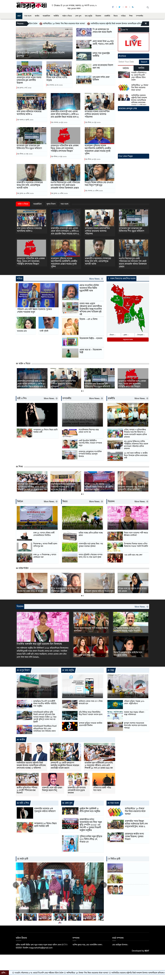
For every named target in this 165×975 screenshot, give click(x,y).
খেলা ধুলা (78, 16)
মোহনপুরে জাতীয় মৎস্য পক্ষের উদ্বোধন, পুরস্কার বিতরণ (134, 836)
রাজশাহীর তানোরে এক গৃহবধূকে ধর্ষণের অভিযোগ (34, 422)
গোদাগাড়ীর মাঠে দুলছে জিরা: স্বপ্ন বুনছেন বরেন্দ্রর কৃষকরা (91, 545)
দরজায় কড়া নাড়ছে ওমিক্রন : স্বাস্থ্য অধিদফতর (134, 713)
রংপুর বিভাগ (24, 670)
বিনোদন (98, 16)
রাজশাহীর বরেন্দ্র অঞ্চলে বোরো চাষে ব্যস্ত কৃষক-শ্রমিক (80, 525)
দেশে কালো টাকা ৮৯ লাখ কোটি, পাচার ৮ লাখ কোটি (103, 42)
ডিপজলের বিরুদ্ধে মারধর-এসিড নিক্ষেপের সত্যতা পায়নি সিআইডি (136, 545)
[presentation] (16, 885)
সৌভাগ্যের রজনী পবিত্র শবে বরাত (102, 789)
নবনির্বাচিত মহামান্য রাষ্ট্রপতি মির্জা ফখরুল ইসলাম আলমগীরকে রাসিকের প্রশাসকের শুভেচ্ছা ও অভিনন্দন (72, 23)
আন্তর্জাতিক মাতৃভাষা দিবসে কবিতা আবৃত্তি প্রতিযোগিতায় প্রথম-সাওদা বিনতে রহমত (65, 487)
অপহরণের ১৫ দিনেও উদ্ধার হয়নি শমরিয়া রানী (45, 431)
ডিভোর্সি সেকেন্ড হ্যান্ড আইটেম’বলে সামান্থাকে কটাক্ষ (128, 654)
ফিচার (116, 16)
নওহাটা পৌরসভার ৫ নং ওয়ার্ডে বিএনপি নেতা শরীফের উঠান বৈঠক (138, 76)
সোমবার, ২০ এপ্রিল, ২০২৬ (95, 191)
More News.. (95, 279)
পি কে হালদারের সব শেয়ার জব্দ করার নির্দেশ (102, 30)
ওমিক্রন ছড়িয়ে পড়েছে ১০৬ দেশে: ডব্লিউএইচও (134, 702)
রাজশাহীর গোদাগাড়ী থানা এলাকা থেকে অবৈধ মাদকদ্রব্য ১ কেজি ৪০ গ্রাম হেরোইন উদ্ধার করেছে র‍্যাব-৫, (65, 114)
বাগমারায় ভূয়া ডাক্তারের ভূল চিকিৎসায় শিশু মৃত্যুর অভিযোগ (29, 147)
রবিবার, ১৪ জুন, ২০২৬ (93, 159)
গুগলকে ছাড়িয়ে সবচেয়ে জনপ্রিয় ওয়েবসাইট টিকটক (90, 724)
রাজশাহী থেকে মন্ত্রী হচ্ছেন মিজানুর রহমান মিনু (52, 789)
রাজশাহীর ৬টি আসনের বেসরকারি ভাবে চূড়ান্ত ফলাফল (77, 790)
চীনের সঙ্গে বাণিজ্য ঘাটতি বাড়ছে (56, 79)
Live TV (125, 29)
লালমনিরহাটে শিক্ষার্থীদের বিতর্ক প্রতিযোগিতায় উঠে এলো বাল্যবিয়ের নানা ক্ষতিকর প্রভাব (44, 728)
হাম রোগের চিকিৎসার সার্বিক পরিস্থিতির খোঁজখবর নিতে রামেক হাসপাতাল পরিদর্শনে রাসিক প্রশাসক (136, 445)
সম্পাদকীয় (139, 16)
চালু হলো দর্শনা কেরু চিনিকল (101, 78)
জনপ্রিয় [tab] (141, 68)
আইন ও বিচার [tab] (23, 204)
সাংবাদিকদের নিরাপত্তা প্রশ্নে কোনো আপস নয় (89, 431)
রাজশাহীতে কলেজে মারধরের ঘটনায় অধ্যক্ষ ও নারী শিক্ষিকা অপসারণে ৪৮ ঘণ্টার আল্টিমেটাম (133, 487)
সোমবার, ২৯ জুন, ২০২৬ (60, 122)
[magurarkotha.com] (31, 5)
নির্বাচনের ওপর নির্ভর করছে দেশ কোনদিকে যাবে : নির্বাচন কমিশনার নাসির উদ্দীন (35, 525)
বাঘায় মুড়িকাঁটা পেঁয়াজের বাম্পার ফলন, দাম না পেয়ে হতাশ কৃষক (90, 555)
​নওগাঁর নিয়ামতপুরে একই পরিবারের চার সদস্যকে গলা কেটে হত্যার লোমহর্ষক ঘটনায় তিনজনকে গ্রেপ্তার (65, 185)
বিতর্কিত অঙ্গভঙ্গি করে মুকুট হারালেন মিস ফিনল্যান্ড (125, 525)
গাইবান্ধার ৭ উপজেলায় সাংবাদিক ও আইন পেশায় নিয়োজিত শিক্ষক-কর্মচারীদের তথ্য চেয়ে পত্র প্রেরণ (37, 692)
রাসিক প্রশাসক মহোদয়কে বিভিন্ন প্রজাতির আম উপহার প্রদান (128, 422)
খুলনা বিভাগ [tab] (51, 204)
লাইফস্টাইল (23, 568)
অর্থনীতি (56, 16)
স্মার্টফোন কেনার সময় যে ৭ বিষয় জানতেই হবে (91, 702)
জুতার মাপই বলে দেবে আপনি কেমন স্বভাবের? (32, 590)
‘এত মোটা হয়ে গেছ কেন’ (133, 555)
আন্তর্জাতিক (46, 16)
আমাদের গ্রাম (22, 331)
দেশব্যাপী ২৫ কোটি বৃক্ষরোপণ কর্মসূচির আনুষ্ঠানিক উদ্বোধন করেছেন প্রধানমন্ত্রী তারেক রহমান (65, 765)
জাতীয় (37, 16)
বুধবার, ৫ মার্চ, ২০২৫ (25, 88)
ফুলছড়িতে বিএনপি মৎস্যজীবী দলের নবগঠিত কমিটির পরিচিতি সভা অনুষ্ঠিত (44, 703)
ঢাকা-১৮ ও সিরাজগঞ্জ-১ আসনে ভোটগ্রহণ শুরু (44, 555)
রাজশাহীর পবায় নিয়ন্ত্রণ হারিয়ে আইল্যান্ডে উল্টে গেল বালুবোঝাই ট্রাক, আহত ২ (136, 824)
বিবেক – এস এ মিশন (88, 319)
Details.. (36, 657)
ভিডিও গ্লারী (115, 858)
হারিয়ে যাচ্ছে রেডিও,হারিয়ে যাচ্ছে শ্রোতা (91, 534)
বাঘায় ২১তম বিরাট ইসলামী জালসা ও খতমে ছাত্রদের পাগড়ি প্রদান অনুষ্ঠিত (132, 588)
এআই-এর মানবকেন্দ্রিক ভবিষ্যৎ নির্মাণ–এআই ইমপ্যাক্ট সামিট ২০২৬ (43, 54)
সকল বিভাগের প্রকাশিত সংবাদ (122, 278)
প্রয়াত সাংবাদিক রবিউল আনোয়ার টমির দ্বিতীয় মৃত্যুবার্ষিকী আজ (89, 288)
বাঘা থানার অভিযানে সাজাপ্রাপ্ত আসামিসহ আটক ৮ (29, 113)
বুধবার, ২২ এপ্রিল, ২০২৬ (60, 193)
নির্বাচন (20, 501)
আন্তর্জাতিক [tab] (37, 204)
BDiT (147, 951)
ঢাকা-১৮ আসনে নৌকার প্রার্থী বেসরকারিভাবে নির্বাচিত (43, 534)
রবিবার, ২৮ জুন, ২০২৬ (93, 122)
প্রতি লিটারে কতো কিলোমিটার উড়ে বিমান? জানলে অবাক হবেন (90, 713)
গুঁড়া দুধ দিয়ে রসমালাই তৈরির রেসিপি (97, 590)
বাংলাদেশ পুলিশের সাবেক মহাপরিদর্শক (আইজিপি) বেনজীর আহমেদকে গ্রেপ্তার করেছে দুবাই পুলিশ (98, 149)
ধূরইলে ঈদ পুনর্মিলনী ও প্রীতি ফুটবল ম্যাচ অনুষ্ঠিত (90, 810)
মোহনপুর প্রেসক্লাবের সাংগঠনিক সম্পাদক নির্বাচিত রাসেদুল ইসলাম (90, 454)
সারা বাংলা (27, 16)
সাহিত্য (123, 16)
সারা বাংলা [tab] (64, 204)
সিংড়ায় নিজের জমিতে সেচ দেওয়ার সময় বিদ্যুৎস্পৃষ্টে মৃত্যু (99, 184)
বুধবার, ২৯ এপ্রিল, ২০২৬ (26, 193)
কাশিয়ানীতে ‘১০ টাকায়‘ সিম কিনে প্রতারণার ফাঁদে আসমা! (139, 87)
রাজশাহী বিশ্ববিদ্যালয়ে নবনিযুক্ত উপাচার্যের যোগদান (30, 488)
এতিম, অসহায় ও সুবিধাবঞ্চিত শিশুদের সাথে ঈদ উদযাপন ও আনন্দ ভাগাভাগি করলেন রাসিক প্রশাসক (135, 433)
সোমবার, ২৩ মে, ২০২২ (56, 85)
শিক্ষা (131, 16)
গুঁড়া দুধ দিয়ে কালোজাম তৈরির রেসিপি (63, 590)
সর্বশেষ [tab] (126, 68)
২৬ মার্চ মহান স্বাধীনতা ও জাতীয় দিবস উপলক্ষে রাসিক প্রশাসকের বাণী (136, 455)
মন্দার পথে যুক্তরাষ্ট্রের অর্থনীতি (101, 54)
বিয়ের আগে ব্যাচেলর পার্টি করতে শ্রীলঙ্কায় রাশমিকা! (136, 534)
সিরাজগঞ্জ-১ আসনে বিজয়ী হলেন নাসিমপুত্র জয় (45, 545)
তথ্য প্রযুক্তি (88, 16)
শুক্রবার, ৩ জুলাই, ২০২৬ (26, 120)
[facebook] (113, 7)
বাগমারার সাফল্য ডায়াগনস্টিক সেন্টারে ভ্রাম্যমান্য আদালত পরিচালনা (97, 114)
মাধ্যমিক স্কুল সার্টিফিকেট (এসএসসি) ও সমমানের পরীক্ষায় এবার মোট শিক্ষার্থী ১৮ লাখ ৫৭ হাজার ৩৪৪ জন (99, 765)
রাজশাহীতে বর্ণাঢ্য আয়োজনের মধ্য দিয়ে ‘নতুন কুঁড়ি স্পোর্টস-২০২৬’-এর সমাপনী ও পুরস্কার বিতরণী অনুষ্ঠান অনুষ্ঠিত (91, 825)
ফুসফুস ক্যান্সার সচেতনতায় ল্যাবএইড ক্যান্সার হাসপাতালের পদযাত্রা (135, 725)
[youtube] (126, 7)
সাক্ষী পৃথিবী (44, 331)
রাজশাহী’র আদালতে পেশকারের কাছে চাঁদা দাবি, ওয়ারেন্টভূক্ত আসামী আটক (30, 185)
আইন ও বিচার (67, 16)
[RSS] (133, 7)
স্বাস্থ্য (112, 670)
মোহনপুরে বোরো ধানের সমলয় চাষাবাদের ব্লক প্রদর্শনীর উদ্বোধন (29, 80)
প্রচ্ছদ (19, 16)
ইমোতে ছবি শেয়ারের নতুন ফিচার (76, 695)
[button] (65, 29)
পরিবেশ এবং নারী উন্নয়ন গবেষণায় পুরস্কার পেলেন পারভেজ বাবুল (34, 310)
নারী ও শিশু (22, 398)
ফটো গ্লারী (23, 858)
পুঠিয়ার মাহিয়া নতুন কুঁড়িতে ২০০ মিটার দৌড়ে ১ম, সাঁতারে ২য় (91, 839)
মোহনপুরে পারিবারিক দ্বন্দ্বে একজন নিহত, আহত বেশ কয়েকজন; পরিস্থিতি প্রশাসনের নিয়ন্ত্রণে (64, 148)
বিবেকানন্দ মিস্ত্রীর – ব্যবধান (91, 338)
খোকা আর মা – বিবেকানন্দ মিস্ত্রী (91, 351)
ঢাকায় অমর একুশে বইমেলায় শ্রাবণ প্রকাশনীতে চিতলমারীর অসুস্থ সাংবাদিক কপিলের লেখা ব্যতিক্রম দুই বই (91, 309)
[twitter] (119, 7)
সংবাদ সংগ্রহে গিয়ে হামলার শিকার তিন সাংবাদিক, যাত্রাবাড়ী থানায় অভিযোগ (79, 422)
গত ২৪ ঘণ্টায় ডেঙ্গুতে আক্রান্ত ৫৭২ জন (124, 695)
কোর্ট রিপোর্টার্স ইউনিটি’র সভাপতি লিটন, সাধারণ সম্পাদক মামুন (90, 443)
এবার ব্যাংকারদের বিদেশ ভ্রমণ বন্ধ (103, 66)
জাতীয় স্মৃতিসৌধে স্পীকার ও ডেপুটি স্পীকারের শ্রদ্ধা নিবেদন (27, 790)
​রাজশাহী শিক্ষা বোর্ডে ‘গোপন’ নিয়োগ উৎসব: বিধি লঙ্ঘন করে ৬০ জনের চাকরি (99, 487)
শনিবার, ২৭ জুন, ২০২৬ (59, 156)
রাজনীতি (107, 16)
